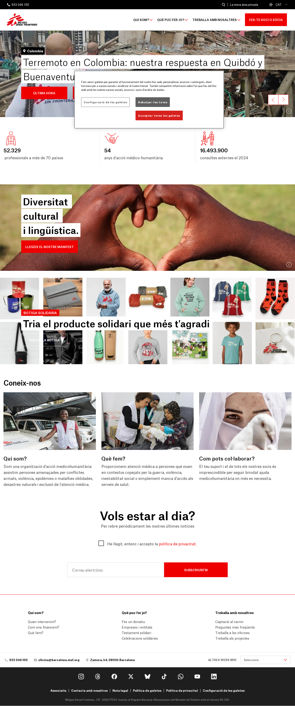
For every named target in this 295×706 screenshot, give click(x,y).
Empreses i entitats (137, 627)
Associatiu (58, 690)
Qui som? (141, 19)
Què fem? (35, 632)
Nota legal (120, 690)
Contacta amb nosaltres (89, 690)
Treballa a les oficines (232, 632)
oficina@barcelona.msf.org (59, 660)
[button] (44, 93)
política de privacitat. (178, 543)
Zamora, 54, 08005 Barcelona (112, 660)
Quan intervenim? (42, 621)
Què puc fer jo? (170, 19)
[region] (149, 100)
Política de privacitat (182, 690)
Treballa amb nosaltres (214, 19)
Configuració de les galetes (224, 690)
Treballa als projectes (232, 638)
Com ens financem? (43, 627)
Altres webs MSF (222, 660)
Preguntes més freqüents (235, 627)
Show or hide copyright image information (289, 111)
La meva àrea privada (244, 4)
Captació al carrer (229, 621)
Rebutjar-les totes (152, 102)
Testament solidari (136, 632)
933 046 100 (20, 4)
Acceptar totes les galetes (159, 115)
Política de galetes (147, 690)
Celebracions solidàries (140, 638)
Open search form (223, 4)
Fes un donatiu (133, 621)
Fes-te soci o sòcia (266, 19)
